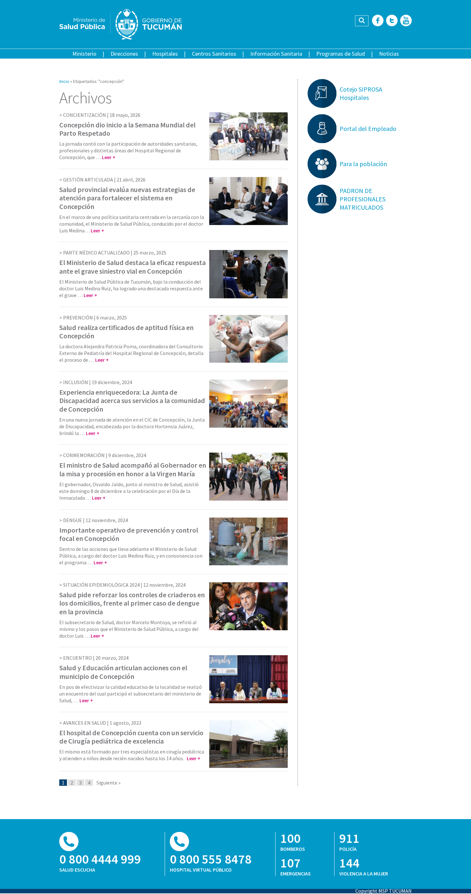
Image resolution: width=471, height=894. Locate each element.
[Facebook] (378, 21)
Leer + (108, 157)
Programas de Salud (340, 53)
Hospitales (165, 53)
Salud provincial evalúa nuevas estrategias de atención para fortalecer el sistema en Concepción (127, 198)
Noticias (389, 53)
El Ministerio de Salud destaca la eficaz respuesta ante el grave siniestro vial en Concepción (132, 266)
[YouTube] (406, 21)
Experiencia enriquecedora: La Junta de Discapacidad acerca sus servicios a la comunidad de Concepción (132, 401)
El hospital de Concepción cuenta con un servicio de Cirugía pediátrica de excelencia (131, 736)
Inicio (64, 81)
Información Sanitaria (276, 53)
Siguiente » (108, 782)
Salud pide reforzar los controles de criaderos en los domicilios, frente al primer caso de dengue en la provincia (132, 603)
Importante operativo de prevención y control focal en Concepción (128, 534)
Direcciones (124, 53)
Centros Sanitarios (214, 53)
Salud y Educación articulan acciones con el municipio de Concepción (123, 672)
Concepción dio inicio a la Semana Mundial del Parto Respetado (127, 129)
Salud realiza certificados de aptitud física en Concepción (126, 331)
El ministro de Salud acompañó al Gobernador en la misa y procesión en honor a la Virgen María (132, 469)
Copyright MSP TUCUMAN (383, 890)
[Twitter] (392, 21)
